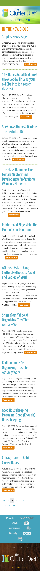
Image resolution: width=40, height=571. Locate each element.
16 (9, 505)
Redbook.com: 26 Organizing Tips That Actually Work (16, 368)
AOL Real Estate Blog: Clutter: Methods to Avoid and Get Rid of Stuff (18, 273)
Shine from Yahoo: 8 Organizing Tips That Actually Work (16, 320)
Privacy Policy (23, 547)
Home (14, 547)
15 (4, 505)
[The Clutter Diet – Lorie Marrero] (20, 11)
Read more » (30, 64)
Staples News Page (14, 37)
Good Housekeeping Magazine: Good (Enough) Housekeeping (18, 415)
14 (32, 501)
